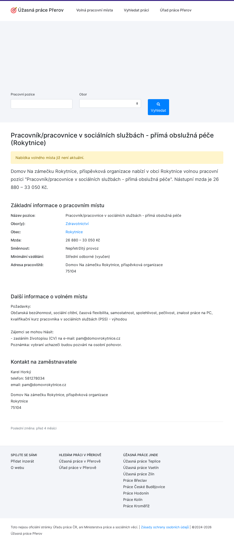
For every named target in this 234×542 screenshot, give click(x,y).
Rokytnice (74, 232)
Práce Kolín (132, 499)
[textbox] (89, 103)
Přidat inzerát (22, 461)
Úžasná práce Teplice (141, 461)
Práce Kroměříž (136, 506)
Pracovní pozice (23, 94)
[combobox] (110, 103)
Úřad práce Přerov (175, 10)
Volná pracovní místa (94, 10)
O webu (17, 467)
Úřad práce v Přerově (77, 467)
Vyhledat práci (136, 10)
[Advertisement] (117, 53)
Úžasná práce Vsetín (141, 467)
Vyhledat (158, 110)
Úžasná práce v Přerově (80, 461)
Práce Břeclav (135, 480)
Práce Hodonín (136, 493)
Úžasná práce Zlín (138, 474)
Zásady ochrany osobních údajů (165, 527)
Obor (83, 94)
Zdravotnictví (77, 223)
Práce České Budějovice (144, 486)
